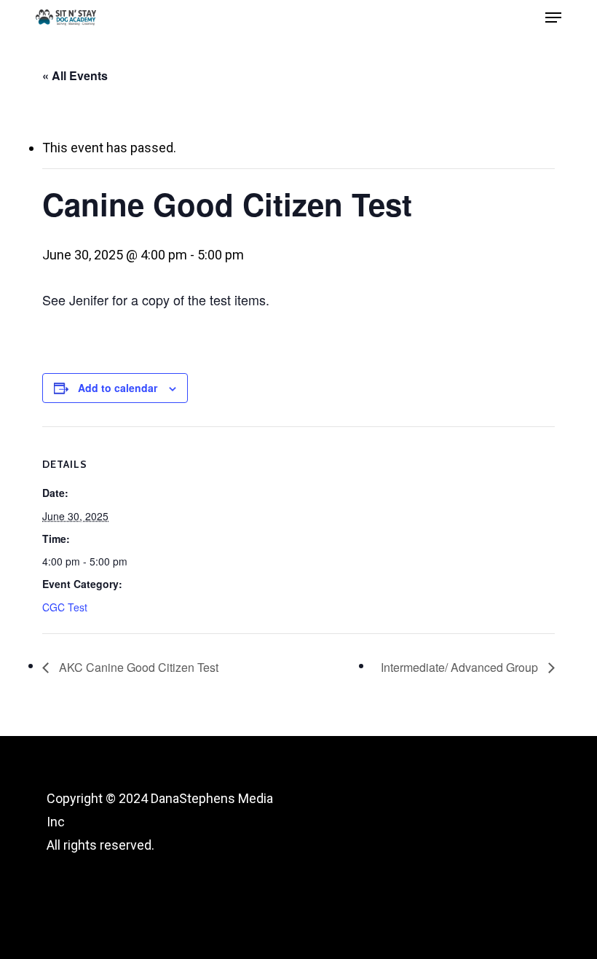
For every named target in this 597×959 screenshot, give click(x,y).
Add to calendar (117, 387)
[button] (553, 17)
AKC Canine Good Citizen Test (137, 667)
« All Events (75, 75)
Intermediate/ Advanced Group (461, 667)
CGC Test (64, 607)
